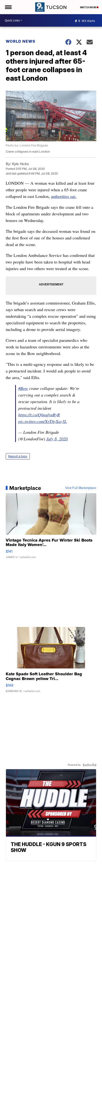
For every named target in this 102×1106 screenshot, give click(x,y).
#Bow (23, 388)
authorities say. (64, 196)
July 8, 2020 (57, 439)
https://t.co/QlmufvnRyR (39, 414)
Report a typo (17, 456)
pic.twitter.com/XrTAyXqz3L (42, 421)
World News (21, 41)
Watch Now (88, 7)
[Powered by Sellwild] (89, 765)
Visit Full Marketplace (80, 488)
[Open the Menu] (8, 7)
